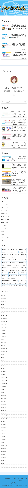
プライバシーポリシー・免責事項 (20, 479)
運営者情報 (7, 478)
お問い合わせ (14, 483)
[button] (25, 102)
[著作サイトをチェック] (14, 95)
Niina (14, 85)
